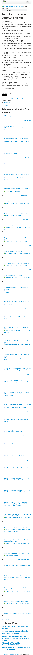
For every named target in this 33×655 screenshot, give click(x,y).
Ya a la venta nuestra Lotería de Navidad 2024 (16, 263)
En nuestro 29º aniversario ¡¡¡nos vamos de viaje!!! (17, 368)
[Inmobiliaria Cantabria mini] (9, 619)
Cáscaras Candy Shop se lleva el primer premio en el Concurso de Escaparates (17, 515)
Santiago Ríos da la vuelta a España (15, 631)
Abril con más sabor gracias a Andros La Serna (16, 392)
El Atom (6, 105)
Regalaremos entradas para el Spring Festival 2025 (15, 639)
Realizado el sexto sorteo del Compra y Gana (16, 502)
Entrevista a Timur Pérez (10, 633)
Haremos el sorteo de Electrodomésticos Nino (16, 528)
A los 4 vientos (8, 104)
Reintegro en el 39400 (23, 158)
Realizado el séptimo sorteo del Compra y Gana (17, 490)
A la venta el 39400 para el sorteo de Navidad (15, 627)
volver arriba (5, 618)
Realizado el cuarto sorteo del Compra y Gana (16, 576)
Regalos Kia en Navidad (24, 559)
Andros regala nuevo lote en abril (14, 636)
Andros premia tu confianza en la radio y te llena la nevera (16, 648)
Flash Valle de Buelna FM (16, 99)
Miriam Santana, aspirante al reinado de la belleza (17, 430)
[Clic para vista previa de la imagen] (12, 6)
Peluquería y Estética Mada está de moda (15, 454)
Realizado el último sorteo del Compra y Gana (16, 478)
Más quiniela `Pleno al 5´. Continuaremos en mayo (11, 644)
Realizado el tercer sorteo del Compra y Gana (16, 601)
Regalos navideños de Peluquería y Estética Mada (17, 613)
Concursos (7, 102)
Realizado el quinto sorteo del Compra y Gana (16, 553)
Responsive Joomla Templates (12, 654)
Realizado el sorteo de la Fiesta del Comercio (16, 214)
